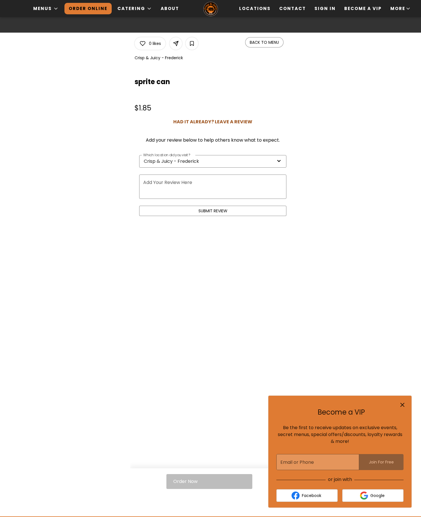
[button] (46, 8)
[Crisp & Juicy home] (210, 9)
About (170, 8)
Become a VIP (363, 8)
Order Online (88, 8)
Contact (292, 8)
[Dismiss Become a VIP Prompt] (402, 405)
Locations (255, 8)
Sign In (325, 8)
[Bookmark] (192, 43)
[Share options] (176, 43)
